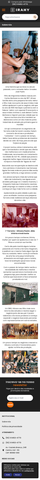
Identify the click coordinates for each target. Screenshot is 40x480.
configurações (29, 471)
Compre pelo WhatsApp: (21, 3)
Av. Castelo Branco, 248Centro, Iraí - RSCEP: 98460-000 (16, 450)
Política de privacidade (12, 426)
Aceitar (8, 475)
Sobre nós (6, 421)
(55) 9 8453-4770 (13, 438)
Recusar (17, 475)
